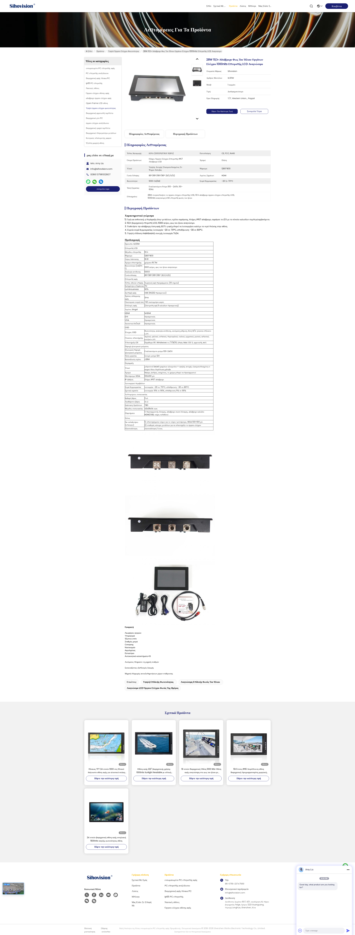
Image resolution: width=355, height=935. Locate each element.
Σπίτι (208, 6)
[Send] (348, 931)
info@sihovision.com (101, 169)
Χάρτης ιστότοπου (106, 930)
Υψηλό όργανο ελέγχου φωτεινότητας (123, 51)
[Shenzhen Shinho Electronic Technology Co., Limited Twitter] (86, 895)
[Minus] (348, 869)
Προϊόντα (233, 6)
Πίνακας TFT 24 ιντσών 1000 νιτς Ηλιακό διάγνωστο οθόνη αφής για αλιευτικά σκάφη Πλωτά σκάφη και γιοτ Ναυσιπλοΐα (106, 771)
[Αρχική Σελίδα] (99, 881)
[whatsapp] (88, 181)
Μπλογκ (252, 6)
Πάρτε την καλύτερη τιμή (222, 111)
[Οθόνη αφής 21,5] (153, 743)
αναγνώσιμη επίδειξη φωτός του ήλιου (200, 682)
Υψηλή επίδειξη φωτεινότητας (158, 682)
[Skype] (100, 181)
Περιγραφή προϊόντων (185, 134)
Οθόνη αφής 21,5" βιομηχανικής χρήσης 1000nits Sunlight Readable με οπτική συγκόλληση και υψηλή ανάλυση (153, 771)
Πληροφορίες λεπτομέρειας (144, 134)
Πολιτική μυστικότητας (89, 930)
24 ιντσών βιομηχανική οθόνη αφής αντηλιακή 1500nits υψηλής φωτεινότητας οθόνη (106, 839)
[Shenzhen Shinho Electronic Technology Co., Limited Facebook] (94, 895)
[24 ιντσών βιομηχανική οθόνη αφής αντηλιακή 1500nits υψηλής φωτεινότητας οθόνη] (106, 812)
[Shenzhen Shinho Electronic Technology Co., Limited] (22, 6)
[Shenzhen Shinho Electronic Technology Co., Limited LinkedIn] (101, 895)
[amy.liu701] (94, 901)
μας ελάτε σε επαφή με (265, 6)
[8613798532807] (115, 895)
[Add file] (300, 931)
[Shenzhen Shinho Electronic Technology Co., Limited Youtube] (108, 895)
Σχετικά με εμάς (220, 6)
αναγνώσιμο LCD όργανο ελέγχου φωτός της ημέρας (152, 688)
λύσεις (243, 6)
